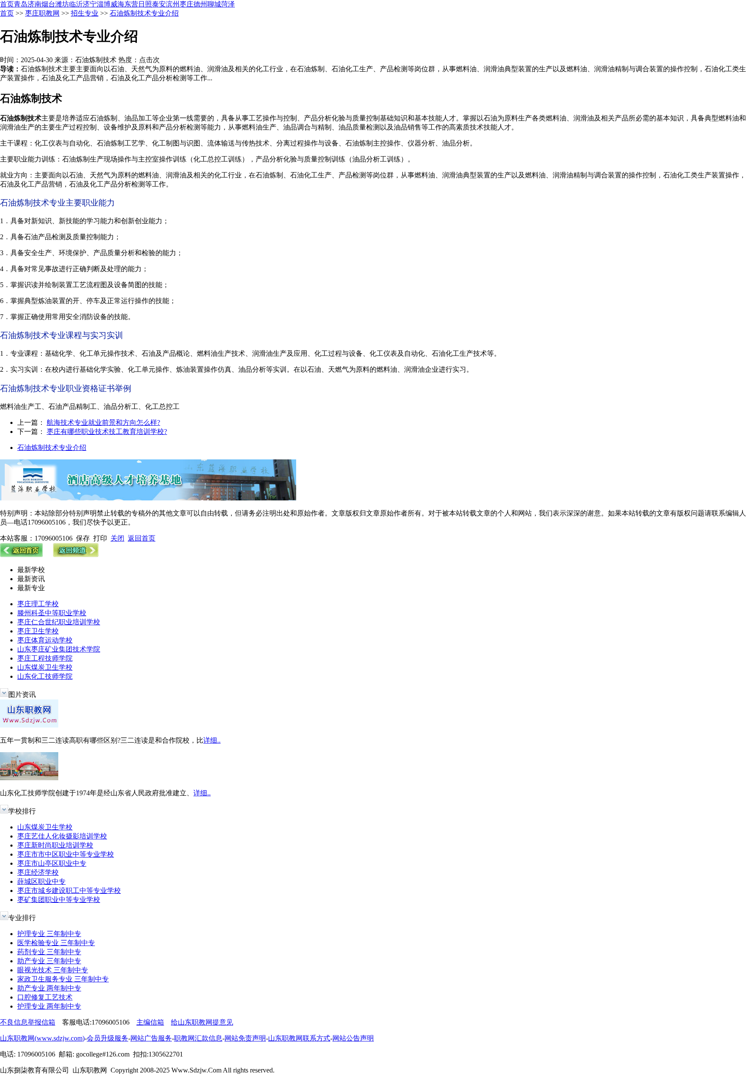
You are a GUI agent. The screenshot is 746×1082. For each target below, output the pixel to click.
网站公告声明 (353, 1038)
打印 (100, 538)
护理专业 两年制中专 (49, 1006)
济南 (34, 4)
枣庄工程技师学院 (45, 658)
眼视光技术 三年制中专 (52, 970)
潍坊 (62, 4)
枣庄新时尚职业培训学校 (55, 845)
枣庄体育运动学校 (45, 640)
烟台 (48, 4)
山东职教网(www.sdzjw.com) (42, 1038)
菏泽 (228, 4)
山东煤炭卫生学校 (45, 667)
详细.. (212, 740)
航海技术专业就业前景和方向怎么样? (103, 422)
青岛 (21, 4)
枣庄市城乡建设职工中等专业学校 (69, 890)
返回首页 (141, 538)
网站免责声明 (245, 1038)
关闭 (117, 538)
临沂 (76, 4)
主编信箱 (150, 1022)
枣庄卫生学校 (38, 631)
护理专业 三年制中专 (49, 933)
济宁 (90, 4)
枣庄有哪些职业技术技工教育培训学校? (107, 431)
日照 (145, 4)
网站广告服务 (151, 1038)
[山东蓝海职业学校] (148, 498)
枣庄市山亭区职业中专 (51, 863)
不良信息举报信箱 (27, 1022)
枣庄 (186, 4)
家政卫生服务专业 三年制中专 (63, 979)
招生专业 (84, 13)
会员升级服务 (107, 1038)
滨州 (173, 4)
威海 (117, 4)
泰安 (159, 4)
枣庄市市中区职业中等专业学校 (65, 854)
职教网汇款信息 (198, 1038)
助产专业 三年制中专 (49, 961)
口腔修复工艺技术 (45, 997)
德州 (200, 4)
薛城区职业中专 (41, 881)
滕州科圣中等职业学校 (51, 613)
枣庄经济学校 (38, 872)
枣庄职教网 (42, 13)
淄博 (104, 4)
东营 (131, 4)
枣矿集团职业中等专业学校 (58, 899)
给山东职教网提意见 (202, 1022)
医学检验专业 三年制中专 (56, 942)
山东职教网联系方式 (299, 1038)
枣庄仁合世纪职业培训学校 (58, 622)
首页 (7, 4)
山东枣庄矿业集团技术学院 (58, 649)
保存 (83, 538)
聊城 (214, 4)
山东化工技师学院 (45, 676)
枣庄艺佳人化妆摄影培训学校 (62, 836)
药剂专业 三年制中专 (49, 951)
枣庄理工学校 (38, 603)
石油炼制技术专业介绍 (144, 13)
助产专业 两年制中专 (49, 988)
